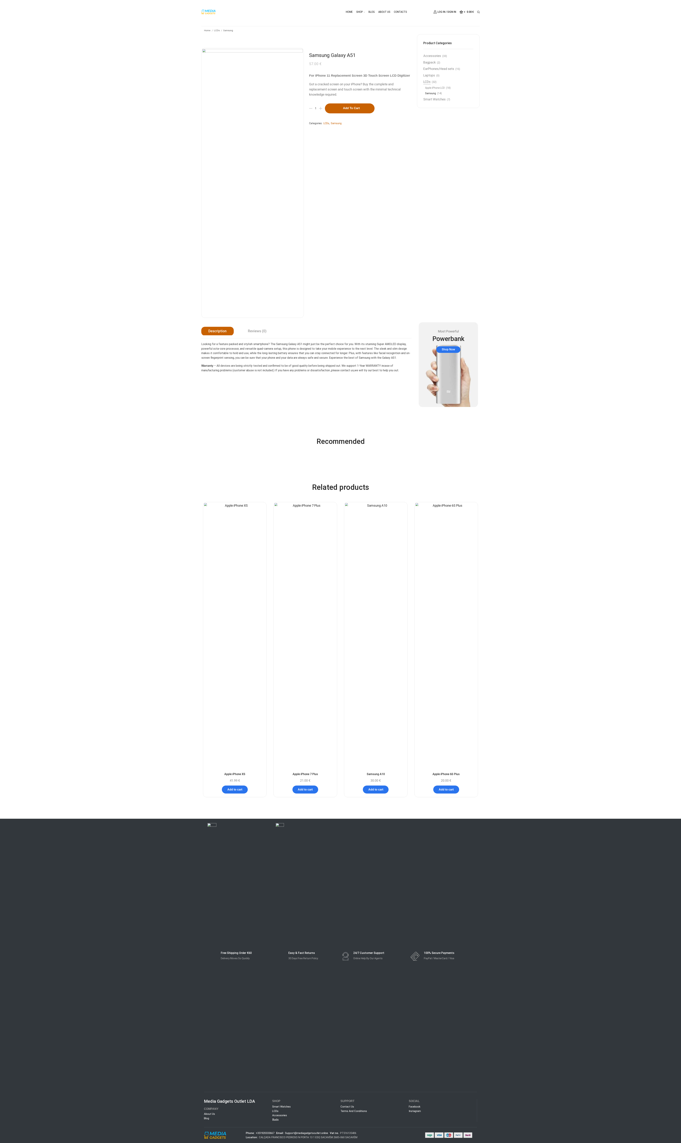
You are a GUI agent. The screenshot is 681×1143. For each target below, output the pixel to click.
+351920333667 (265, 1133)
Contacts (400, 11)
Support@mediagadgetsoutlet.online (306, 1133)
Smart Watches (434, 99)
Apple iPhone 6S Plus (446, 774)
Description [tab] (217, 331)
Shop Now (448, 349)
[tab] (217, 331)
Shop (359, 11)
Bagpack (429, 62)
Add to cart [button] (234, 789)
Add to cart (351, 108)
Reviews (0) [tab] (257, 331)
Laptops (429, 75)
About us (384, 11)
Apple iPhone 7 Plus (305, 774)
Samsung (228, 30)
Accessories (432, 56)
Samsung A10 (376, 774)
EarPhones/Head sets (438, 69)
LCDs (217, 30)
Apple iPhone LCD (435, 87)
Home (349, 11)
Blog (372, 11)
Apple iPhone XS (234, 774)
